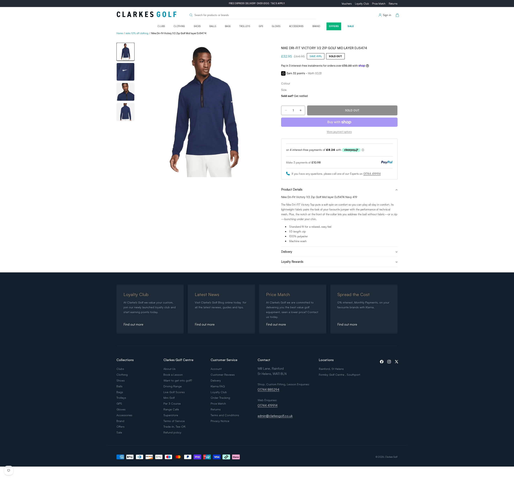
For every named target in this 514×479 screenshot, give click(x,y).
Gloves (276, 26)
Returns (393, 3)
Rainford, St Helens (331, 368)
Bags (227, 26)
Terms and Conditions (225, 415)
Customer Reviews (223, 374)
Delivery (216, 380)
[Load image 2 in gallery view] (125, 72)
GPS (261, 26)
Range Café (171, 409)
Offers (334, 26)
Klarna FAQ (218, 386)
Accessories (296, 26)
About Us (169, 368)
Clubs (161, 26)
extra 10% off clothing (137, 33)
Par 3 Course (172, 403)
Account (216, 368)
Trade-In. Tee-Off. (174, 426)
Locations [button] (326, 360)
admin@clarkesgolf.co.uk (275, 416)
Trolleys (244, 26)
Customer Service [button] (224, 360)
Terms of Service (174, 421)
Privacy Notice (220, 421)
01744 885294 (268, 390)
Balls (212, 26)
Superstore (170, 415)
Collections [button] (125, 360)
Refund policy (172, 432)
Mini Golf (169, 397)
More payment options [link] (339, 131)
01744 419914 (372, 173)
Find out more (133, 324)
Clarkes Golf (391, 456)
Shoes (197, 26)
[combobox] (253, 15)
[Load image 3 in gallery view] (125, 92)
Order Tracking (220, 397)
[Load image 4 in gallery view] (125, 112)
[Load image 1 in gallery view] (125, 52)
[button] (396, 15)
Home (119, 33)
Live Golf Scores (174, 392)
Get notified (294, 95)
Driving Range (172, 386)
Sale (351, 26)
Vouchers (347, 3)
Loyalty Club (362, 3)
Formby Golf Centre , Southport (339, 374)
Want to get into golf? (177, 380)
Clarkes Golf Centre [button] (178, 360)
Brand (316, 26)
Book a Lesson (173, 374)
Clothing (179, 26)
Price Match (379, 3)
